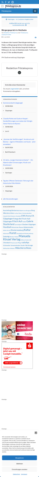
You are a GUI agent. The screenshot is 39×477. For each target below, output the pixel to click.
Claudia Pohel (7, 216)
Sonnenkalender (15, 245)
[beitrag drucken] (35, 37)
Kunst (12, 233)
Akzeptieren (19, 458)
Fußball (24, 221)
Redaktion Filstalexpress (10, 32)
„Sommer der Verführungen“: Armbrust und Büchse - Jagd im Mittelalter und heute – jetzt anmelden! (19, 141)
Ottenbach (7, 243)
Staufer (22, 245)
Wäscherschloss (23, 248)
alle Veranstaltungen (10, 199)
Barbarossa (15, 210)
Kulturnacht (6, 233)
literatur (12, 236)
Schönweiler (6, 245)
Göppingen (32, 224)
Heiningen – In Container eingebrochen (20, 19)
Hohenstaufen (28, 227)
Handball (7, 227)
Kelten (4, 230)
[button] (36, 433)
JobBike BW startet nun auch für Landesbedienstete (19, 24)
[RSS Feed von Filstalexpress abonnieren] (3, 1)
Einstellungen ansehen (19, 469)
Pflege (19, 243)
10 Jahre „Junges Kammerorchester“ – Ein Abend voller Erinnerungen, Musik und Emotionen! (18, 162)
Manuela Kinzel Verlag (16, 237)
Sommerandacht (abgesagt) (13, 103)
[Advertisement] (17, 286)
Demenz (13, 216)
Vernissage (29, 245)
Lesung (6, 236)
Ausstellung (7, 210)
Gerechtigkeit (18, 224)
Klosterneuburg (17, 230)
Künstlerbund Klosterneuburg (25, 233)
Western (12, 248)
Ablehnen (19, 464)
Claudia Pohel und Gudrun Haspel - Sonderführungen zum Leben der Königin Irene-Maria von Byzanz (17, 120)
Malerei (16, 236)
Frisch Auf (17, 221)
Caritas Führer (18, 213)
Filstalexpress (6, 11)
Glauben (25, 224)
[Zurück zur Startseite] (19, 6)
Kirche (8, 230)
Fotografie (17, 219)
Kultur (27, 229)
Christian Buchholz (27, 213)
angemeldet (14, 89)
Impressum (24, 474)
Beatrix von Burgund (25, 210)
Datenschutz (16, 474)
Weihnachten (6, 248)
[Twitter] (9, 1)
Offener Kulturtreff (26, 240)
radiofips (25, 242)
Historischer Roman (17, 227)
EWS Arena (26, 216)
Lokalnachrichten (6, 34)
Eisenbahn (18, 216)
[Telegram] (12, 1)
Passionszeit (14, 243)
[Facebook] (5, 1)
